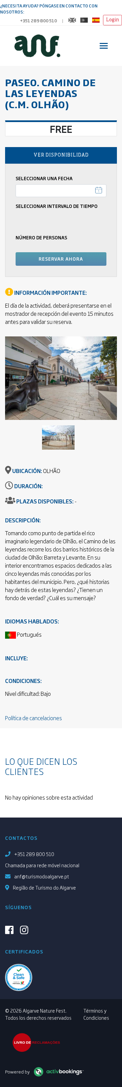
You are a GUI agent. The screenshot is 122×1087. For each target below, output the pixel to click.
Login (112, 20)
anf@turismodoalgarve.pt (41, 876)
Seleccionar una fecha (44, 178)
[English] (73, 19)
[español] (97, 19)
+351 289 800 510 (38, 21)
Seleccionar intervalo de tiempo (57, 206)
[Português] (85, 19)
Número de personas (41, 237)
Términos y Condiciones (96, 1014)
